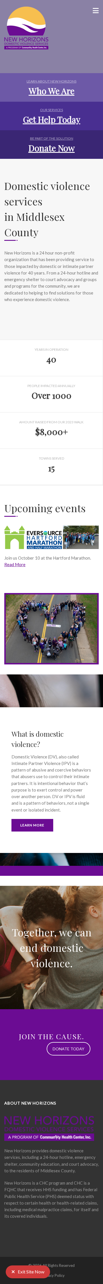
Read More (14, 564)
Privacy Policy (53, 1275)
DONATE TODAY (68, 1048)
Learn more (32, 825)
